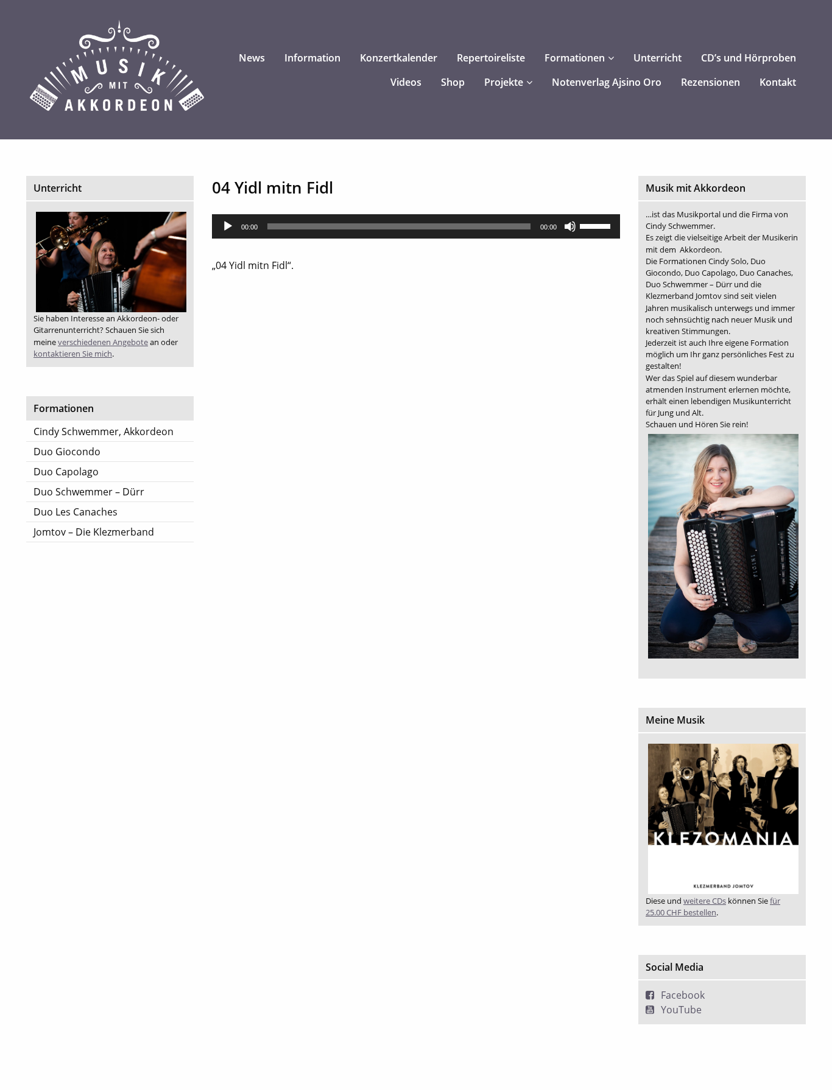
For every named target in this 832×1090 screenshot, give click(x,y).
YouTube (681, 1009)
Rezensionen (710, 82)
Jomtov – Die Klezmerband (93, 532)
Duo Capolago (66, 471)
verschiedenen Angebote (103, 342)
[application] (416, 226)
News (252, 58)
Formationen (575, 58)
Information (312, 58)
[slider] (597, 225)
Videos (405, 82)
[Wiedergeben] (228, 226)
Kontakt (778, 82)
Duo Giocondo (66, 451)
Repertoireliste (491, 58)
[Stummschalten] (570, 226)
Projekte (503, 82)
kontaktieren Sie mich (72, 353)
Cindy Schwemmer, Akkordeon (103, 431)
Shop (453, 82)
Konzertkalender (398, 58)
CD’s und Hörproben (748, 58)
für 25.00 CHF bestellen (713, 906)
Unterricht (657, 58)
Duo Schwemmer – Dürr (88, 491)
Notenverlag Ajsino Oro (606, 82)
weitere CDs (704, 900)
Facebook (683, 995)
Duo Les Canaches (75, 512)
